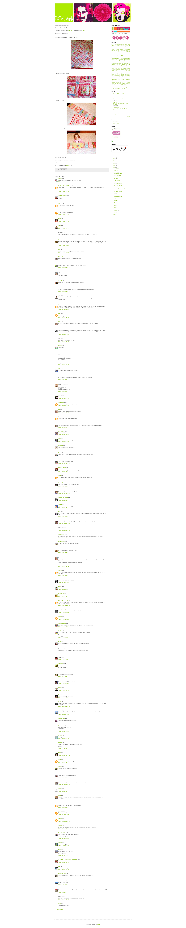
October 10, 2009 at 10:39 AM (64, 471)
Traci (59, 313)
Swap (125, 84)
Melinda (59, 548)
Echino (115, 55)
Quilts (65, 170)
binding (113, 46)
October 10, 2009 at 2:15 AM (63, 334)
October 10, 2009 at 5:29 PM (63, 589)
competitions (118, 50)
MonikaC (60, 579)
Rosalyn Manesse (62, 623)
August (115, 200)
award (129, 44)
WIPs (116, 88)
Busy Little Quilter (62, 832)
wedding (113, 88)
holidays (117, 62)
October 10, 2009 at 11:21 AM (64, 500)
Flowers (121, 57)
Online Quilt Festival (118, 185)
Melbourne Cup (114, 69)
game (116, 59)
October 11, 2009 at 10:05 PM (64, 697)
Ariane (59, 511)
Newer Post (57, 912)
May (115, 205)
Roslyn (59, 795)
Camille (59, 586)
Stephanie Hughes (62, 467)
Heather (60, 710)
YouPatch (119, 88)
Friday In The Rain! (116, 99)
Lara (59, 656)
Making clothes (114, 68)
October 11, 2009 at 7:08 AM (63, 612)
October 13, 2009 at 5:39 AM (63, 777)
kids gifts (125, 65)
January (115, 212)
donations (113, 54)
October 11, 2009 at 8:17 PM (63, 690)
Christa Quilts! (116, 107)
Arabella (60, 742)
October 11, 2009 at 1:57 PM (63, 676)
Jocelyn (60, 630)
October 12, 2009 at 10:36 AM (64, 762)
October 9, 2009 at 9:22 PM (63, 221)
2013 (114, 160)
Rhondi (59, 271)
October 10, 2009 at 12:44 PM (64, 537)
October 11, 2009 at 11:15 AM (64, 637)
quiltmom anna (61, 556)
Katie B (59, 368)
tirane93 (60, 280)
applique (118, 44)
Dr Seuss (125, 54)
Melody (59, 641)
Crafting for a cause (121, 51)
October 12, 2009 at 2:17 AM (63, 721)
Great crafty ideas (116, 121)
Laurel (59, 759)
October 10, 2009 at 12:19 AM (64, 267)
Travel (118, 87)
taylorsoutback (61, 534)
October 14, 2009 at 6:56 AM (63, 814)
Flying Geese (125, 57)
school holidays (117, 82)
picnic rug (122, 75)
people (113, 74)
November (116, 170)
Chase (59, 395)
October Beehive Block (118, 194)
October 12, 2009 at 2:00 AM (63, 714)
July (115, 202)
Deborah (60, 842)
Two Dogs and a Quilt (62, 609)
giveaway (68, 165)
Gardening (120, 59)
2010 (114, 165)
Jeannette (60, 781)
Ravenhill (60, 178)
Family (115, 57)
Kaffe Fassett (115, 64)
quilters (119, 79)
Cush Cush (116, 177)
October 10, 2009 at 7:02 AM (63, 420)
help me (128, 60)
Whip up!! (115, 193)
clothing (121, 49)
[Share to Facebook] (64, 169)
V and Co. (115, 102)
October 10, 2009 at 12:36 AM (64, 291)
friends (116, 58)
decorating (117, 52)
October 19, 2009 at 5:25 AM (63, 899)
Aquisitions (116, 178)
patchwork (119, 73)
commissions (127, 49)
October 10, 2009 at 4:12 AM (63, 349)
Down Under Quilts (119, 54)
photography (114, 75)
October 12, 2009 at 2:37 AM (63, 738)
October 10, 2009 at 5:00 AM (63, 379)
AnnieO (59, 888)
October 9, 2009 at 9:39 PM (63, 235)
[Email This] (60, 169)
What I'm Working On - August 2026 (119, 94)
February (116, 210)
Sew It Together (127, 82)
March (115, 208)
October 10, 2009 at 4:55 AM (63, 371)
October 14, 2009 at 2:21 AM (63, 807)
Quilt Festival (71, 30)
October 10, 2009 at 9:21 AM (63, 456)
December (116, 168)
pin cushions (127, 75)
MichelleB (60, 735)
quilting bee (127, 79)
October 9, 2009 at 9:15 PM (63, 214)
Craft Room (116, 51)
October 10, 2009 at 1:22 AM (63, 317)
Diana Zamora (61, 725)
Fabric (121, 55)
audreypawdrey (61, 880)
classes (117, 49)
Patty (59, 866)
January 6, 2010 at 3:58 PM (63, 907)
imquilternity (60, 490)
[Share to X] (63, 169)
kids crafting (120, 65)
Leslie (59, 263)
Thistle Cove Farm (62, 873)
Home (82, 912)
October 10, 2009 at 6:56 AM (63, 412)
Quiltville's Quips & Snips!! (118, 98)
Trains (113, 87)
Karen (59, 438)
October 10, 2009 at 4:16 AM (63, 364)
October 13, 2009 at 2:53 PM (63, 800)
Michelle (60, 345)
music (127, 69)
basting (124, 45)
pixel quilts (116, 76)
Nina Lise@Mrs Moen (62, 195)
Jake (116, 63)
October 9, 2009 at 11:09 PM (63, 245)
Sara (59, 460)
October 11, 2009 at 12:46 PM (64, 644)
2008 (114, 214)
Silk (114, 84)
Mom (59, 383)
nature (119, 70)
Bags (121, 45)
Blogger (98, 924)
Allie (59, 409)
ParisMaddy (60, 663)
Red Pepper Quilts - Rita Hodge (64, 185)
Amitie (115, 44)
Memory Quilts (120, 69)
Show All (128, 116)
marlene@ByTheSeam (63, 497)
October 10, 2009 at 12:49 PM (64, 545)
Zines (123, 88)
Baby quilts (114, 45)
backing (118, 45)
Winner (115, 182)
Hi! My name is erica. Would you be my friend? (67, 859)
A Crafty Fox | (116, 112)
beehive (128, 45)
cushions (128, 51)
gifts (123, 59)
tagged (127, 84)
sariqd (59, 328)
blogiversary (121, 46)
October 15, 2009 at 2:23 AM (63, 845)
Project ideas (121, 76)
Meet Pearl (116, 187)
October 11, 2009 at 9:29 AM (63, 626)
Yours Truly (60, 445)
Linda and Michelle (62, 680)
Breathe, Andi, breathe (118, 183)
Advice (113, 44)
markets (124, 68)
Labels (115, 67)
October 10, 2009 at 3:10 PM (63, 575)
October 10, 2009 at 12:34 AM (64, 284)
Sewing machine (115, 83)
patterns (122, 73)
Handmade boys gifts (118, 196)
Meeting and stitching (118, 173)
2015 (114, 157)
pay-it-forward (127, 73)
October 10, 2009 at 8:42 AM (63, 441)
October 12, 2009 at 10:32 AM (64, 755)
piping (113, 76)
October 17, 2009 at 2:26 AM (63, 869)
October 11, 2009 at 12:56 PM (64, 652)
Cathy (59, 321)
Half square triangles (116, 60)
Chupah (113, 49)
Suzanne (60, 818)
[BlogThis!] (62, 169)
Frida (114, 58)
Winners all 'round (117, 175)
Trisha (59, 672)
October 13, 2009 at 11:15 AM (64, 791)
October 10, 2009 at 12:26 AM (64, 276)
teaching (115, 85)
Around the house (123, 44)
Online (124, 71)
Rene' (59, 701)
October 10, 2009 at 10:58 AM (64, 493)
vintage (128, 87)
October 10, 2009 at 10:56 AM (64, 486)
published (126, 76)
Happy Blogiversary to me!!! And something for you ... (120, 189)
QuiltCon (115, 79)
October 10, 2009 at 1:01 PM (63, 552)
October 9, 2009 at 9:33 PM (63, 228)
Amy (83, 30)
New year (128, 70)
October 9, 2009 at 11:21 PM (63, 260)
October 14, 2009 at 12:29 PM (64, 821)
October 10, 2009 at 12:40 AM (64, 300)
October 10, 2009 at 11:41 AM (64, 507)
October (115, 172)
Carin (59, 752)
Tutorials (121, 87)
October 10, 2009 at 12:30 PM (64, 523)
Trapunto (115, 87)
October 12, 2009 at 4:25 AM (63, 748)
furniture (124, 58)
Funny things (120, 58)
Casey (59, 903)
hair (129, 59)
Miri (59, 694)
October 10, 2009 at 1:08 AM (63, 309)
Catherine (60, 424)
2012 (114, 162)
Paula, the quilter (61, 718)
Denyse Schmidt (123, 52)
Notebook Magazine (115, 71)
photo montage (122, 74)
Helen (59, 475)
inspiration (113, 63)
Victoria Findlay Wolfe (62, 520)
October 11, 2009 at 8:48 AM (63, 619)
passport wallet (114, 73)
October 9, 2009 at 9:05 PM (63, 199)
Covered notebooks (124, 50)
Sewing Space (121, 83)
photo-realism (127, 74)
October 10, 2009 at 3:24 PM (63, 582)
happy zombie (61, 375)
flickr (118, 57)
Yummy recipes (116, 123)
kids (119, 64)
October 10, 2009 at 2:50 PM (63, 566)
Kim (59, 416)
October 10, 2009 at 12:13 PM (64, 516)
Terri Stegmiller (61, 541)
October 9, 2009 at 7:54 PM (63, 181)
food (112, 58)
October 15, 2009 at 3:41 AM (63, 855)
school (113, 82)
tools (129, 85)
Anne (59, 249)
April (115, 207)
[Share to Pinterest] (66, 169)
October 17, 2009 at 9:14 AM (63, 884)
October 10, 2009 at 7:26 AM (63, 427)
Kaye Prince (60, 304)
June (115, 203)
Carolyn (60, 825)
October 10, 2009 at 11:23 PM (64, 605)
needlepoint (123, 70)
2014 (114, 158)
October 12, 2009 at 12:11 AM (64, 706)
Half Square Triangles (118, 191)
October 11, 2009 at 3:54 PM (63, 683)
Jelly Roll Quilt (120, 63)
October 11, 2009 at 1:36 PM (63, 668)
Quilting (122, 79)
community (113, 50)
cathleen (60, 616)
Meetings (128, 68)
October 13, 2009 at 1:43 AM (63, 770)
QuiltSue (60, 687)
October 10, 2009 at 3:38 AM (63, 341)
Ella (59, 170)
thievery (118, 85)
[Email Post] (58, 169)
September (116, 198)
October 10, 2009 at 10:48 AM (64, 479)
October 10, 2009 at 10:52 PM (64, 596)
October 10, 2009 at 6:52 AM (63, 405)
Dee (59, 239)
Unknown (60, 203)
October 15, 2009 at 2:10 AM (63, 838)
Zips (124, 88)
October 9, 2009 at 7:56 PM (63, 191)
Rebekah (60, 766)
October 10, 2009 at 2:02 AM (63, 325)
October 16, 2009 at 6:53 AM (63, 862)
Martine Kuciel (61, 773)
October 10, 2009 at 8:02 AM (63, 434)
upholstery (125, 87)
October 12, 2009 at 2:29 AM (63, 731)
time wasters (125, 85)
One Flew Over (61, 431)
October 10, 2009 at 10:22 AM (64, 463)
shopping (126, 83)
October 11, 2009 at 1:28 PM (63, 659)
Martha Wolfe (61, 593)
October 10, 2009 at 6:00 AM (63, 391)
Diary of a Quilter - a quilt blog (119, 93)
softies (122, 84)
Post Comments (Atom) (64, 914)
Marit (59, 295)
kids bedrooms (124, 64)
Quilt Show (62, 170)
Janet (59, 452)
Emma (59, 225)
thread (121, 85)
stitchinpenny (61, 402)
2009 (114, 167)
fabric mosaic (125, 55)
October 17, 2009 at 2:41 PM (63, 892)
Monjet (59, 849)
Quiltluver (60, 504)
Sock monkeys (118, 84)
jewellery (125, 63)
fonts (129, 57)
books (125, 46)
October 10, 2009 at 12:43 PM (64, 530)
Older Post (106, 912)
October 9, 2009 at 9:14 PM (63, 207)
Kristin (59, 788)
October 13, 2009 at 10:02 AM (64, 784)
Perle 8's (116, 74)
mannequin (120, 68)
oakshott (120, 71)
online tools (127, 71)
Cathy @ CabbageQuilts (63, 600)
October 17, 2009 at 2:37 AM (63, 877)
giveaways (126, 59)
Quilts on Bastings (62, 256)
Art (126, 44)
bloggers (117, 46)
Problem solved (117, 180)
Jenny (59, 218)
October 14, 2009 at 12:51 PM (64, 828)
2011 (114, 163)
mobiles (124, 69)
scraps (121, 82)
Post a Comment (60, 909)
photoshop (118, 75)
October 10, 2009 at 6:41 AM (63, 398)
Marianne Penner (61, 482)
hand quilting (123, 60)
